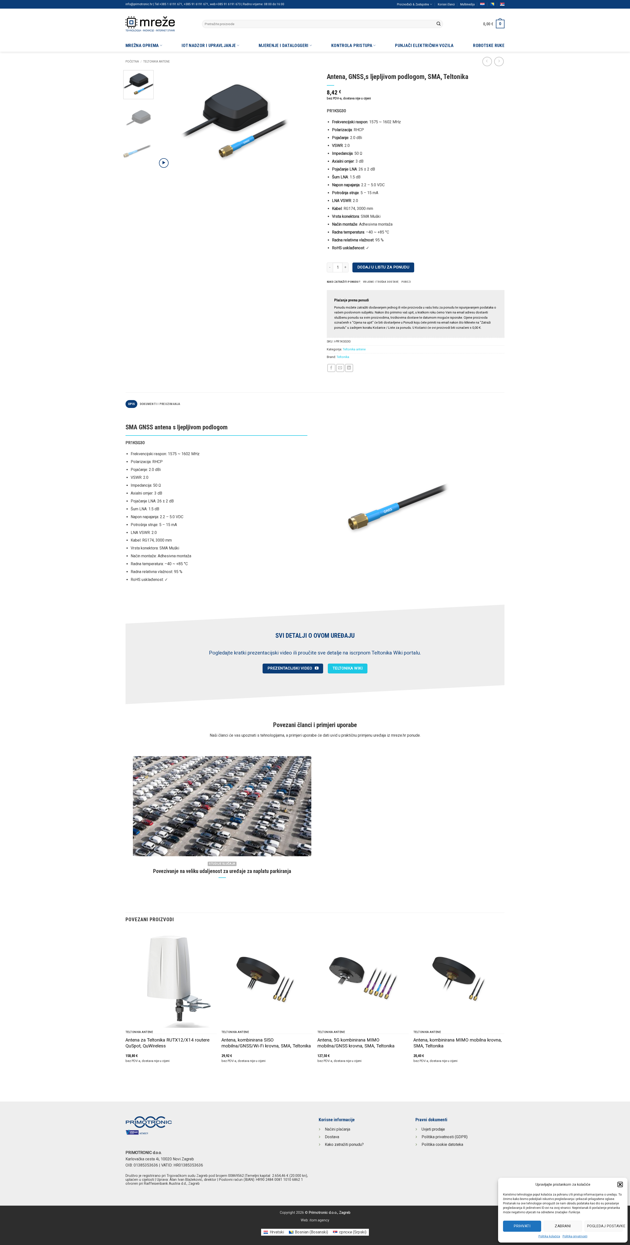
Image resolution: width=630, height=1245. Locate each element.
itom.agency (319, 1220)
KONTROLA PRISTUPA (351, 45)
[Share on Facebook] (331, 368)
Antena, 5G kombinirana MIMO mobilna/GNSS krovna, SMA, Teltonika (355, 1043)
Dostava (332, 1137)
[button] (620, 1184)
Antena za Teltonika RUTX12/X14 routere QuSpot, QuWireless (167, 1043)
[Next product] (487, 61)
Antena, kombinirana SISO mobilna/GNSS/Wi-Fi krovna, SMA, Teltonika (266, 1043)
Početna (132, 61)
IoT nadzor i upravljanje (209, 45)
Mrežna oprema (142, 45)
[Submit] (438, 24)
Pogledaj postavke (605, 1226)
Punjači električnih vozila (424, 45)
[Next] (302, 121)
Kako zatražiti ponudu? (344, 1144)
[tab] (343, 282)
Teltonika (343, 357)
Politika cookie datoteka (442, 1144)
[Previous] (166, 121)
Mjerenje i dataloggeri (284, 45)
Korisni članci (446, 4)
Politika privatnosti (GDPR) (445, 1137)
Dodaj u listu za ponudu (383, 267)
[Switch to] (482, 4)
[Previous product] (499, 61)
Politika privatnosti (575, 1236)
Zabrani (563, 1226)
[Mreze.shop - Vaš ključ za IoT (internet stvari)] (160, 24)
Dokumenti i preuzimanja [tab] (160, 404)
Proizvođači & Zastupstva (413, 4)
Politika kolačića (549, 1236)
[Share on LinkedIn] (349, 368)
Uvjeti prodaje (433, 1129)
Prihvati (522, 1226)
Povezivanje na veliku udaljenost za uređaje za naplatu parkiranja (222, 871)
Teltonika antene (156, 61)
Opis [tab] (131, 404)
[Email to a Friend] (340, 368)
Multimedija (467, 4)
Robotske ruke (488, 45)
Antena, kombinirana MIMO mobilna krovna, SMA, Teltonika (457, 1043)
